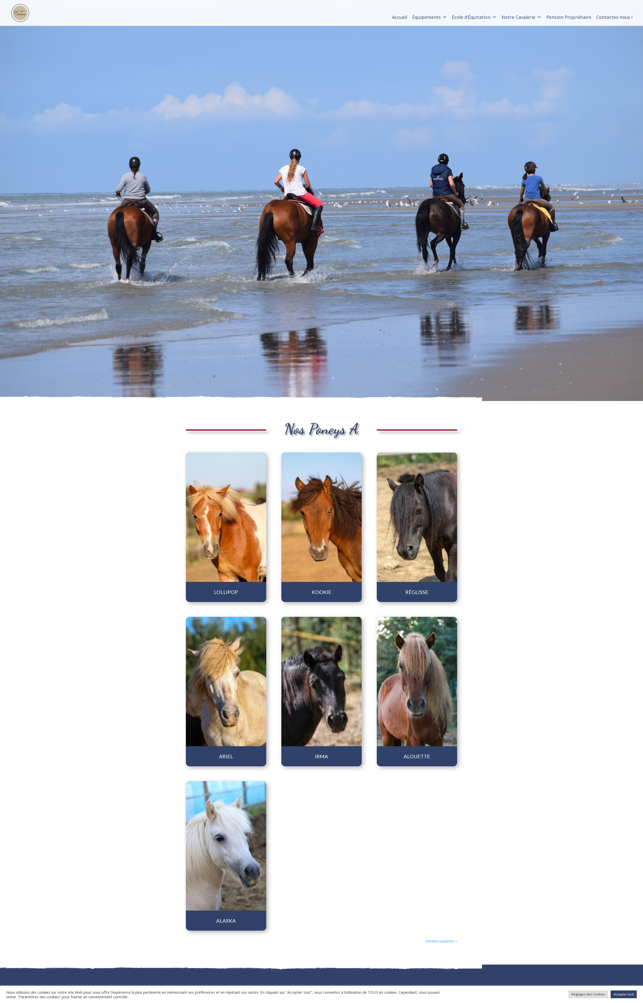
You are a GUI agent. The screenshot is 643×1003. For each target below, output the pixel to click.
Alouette (417, 756)
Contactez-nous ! (614, 17)
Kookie (321, 592)
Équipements (426, 17)
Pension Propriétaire (568, 17)
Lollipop (226, 592)
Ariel (226, 756)
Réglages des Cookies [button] (588, 994)
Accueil (399, 17)
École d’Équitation (471, 17)
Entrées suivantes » (441, 941)
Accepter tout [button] (624, 994)
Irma (321, 756)
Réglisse (416, 592)
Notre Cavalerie (518, 17)
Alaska (226, 921)
